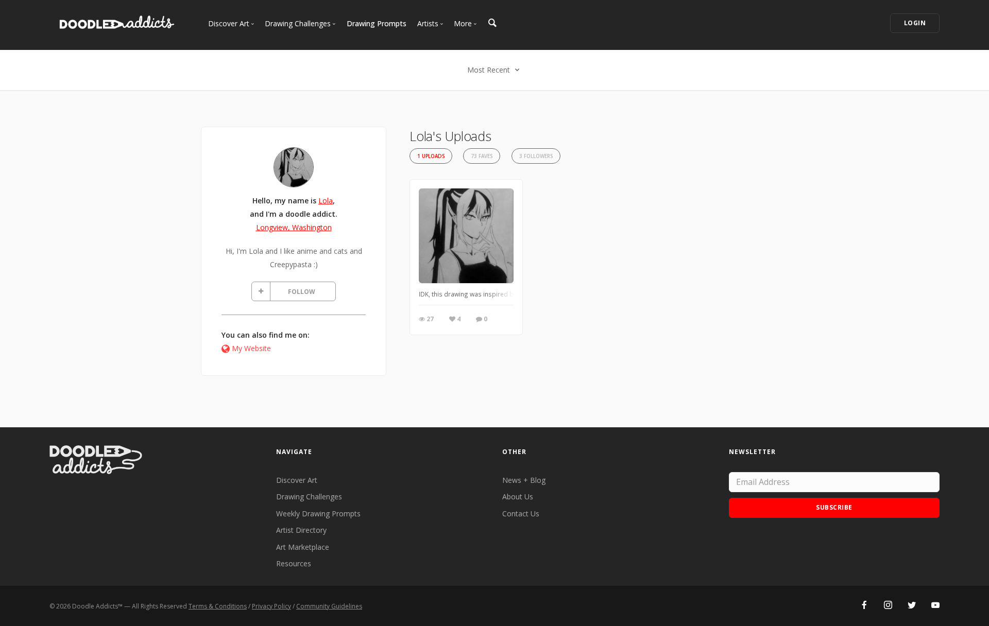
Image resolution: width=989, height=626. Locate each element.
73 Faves (481, 156)
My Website (251, 348)
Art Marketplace (302, 547)
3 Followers (536, 156)
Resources (293, 563)
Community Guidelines (329, 606)
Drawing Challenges (309, 496)
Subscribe (834, 507)
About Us (517, 496)
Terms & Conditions (218, 606)
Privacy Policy (271, 606)
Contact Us (520, 513)
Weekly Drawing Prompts (318, 513)
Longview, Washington (294, 227)
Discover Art (296, 480)
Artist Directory (301, 530)
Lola (325, 200)
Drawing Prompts (376, 23)
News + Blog (523, 480)
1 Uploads (431, 156)
